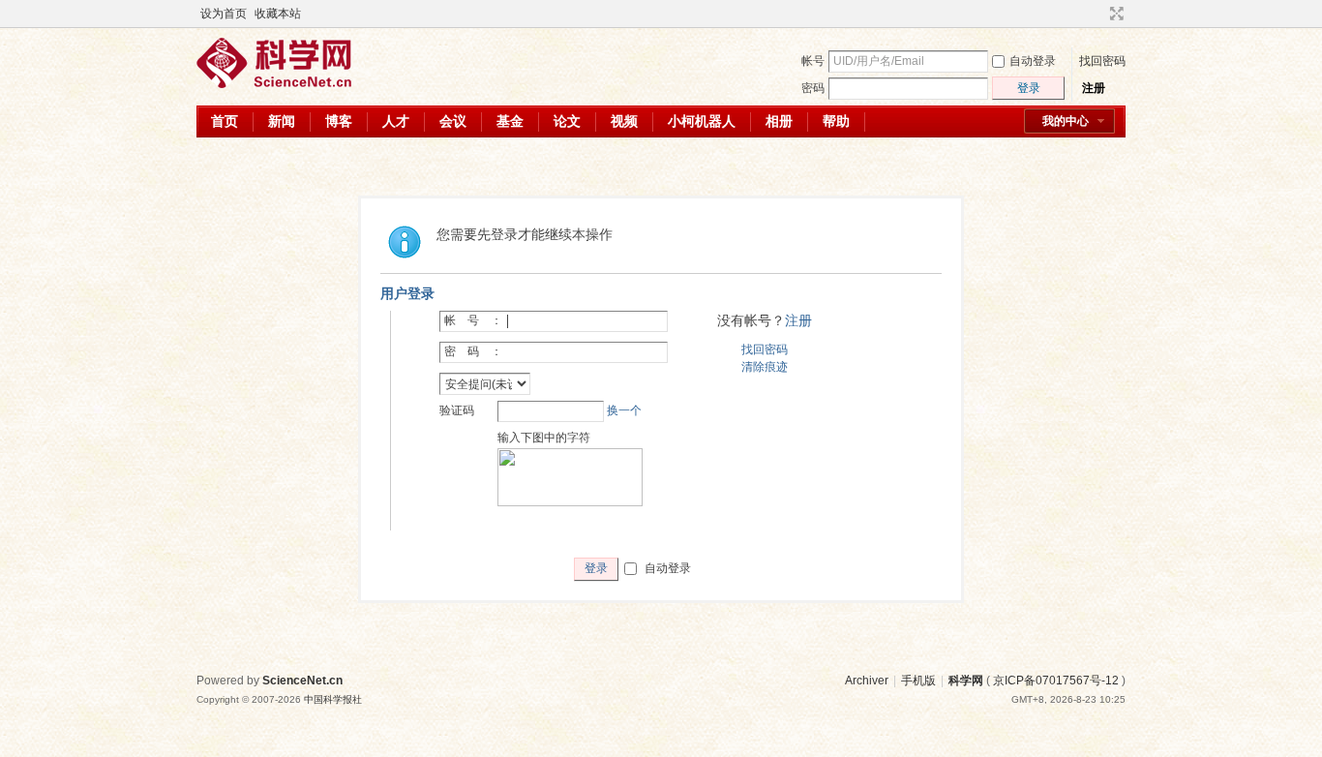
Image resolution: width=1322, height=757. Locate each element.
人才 (395, 121)
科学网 (965, 680)
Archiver (866, 680)
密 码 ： (473, 351)
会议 (452, 121)
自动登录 (1032, 61)
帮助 (836, 121)
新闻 (281, 121)
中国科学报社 (333, 699)
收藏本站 (278, 13)
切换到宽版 (1114, 13)
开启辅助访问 (1098, 13)
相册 (779, 121)
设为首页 (223, 13)
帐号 (813, 61)
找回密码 (1102, 61)
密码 (813, 88)
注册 (1093, 88)
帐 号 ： (473, 320)
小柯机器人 (702, 121)
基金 (510, 121)
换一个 (624, 410)
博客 (338, 121)
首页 (224, 121)
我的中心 (1065, 121)
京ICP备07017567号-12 (1056, 680)
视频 (624, 121)
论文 (567, 121)
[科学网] (273, 84)
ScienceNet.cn (302, 680)
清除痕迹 (764, 367)
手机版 (918, 680)
